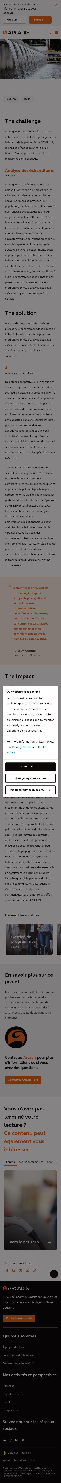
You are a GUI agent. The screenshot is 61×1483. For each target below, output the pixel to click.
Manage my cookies (27, 778)
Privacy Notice (22, 747)
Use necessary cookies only (27, 790)
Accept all (27, 766)
